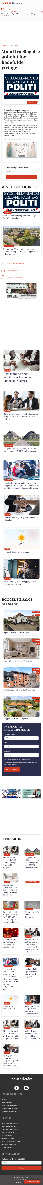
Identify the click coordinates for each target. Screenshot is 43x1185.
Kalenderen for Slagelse (10, 1129)
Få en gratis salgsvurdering (11, 1141)
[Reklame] (21, 150)
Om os (4, 1099)
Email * (7, 743)
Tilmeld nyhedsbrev (32, 1182)
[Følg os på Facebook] (16, 1088)
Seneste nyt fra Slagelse (10, 1123)
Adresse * (7, 751)
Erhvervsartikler (7, 1135)
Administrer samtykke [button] (9, 1111)
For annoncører (7, 1102)
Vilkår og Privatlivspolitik (10, 1105)
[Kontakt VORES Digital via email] (26, 1088)
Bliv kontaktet (12, 769)
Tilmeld (21, 177)
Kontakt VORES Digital (9, 1108)
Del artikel (31, 102)
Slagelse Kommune (8, 1138)
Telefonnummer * (10, 734)
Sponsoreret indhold (9, 1144)
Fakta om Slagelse (8, 1132)
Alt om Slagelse (7, 1147)
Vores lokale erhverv (9, 1126)
